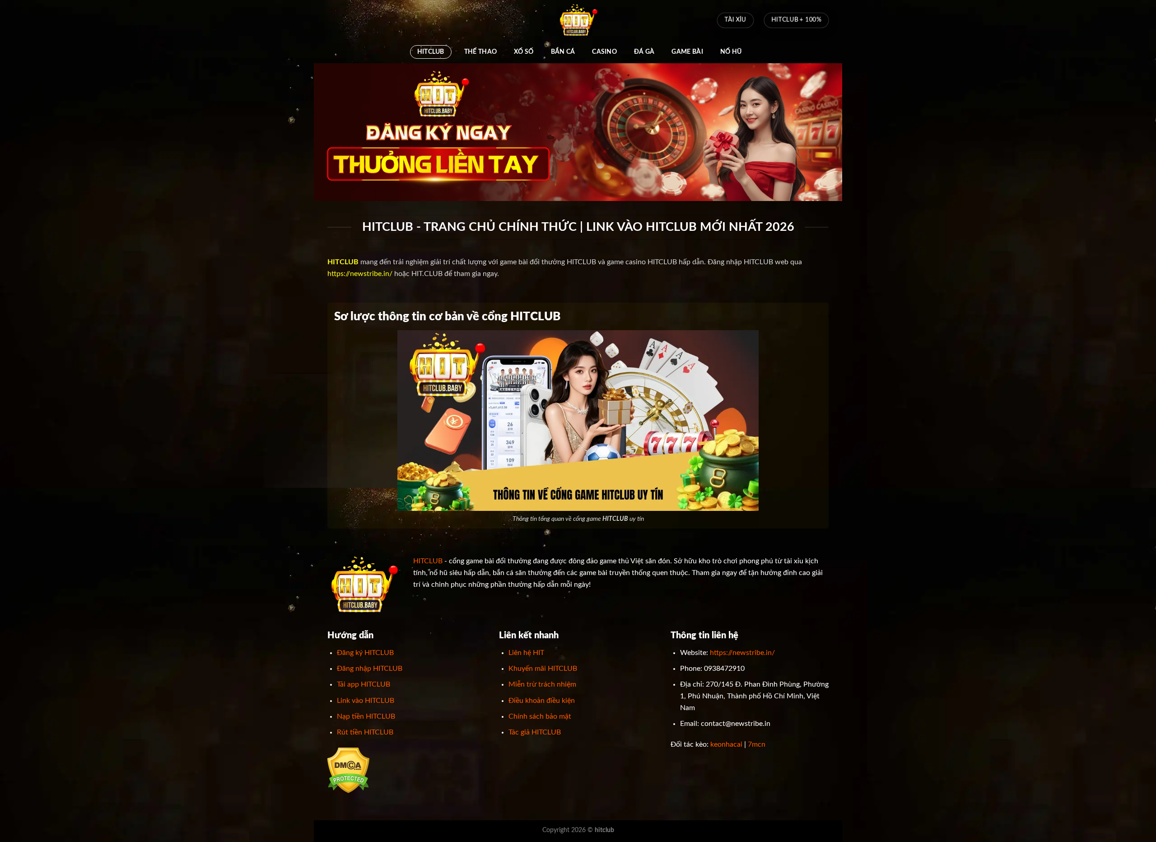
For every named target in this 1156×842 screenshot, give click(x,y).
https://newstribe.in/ (359, 273)
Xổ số (523, 51)
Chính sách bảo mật (539, 716)
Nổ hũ (730, 51)
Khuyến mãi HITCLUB (542, 668)
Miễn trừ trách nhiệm (542, 684)
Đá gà (644, 51)
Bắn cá (563, 51)
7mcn (756, 744)
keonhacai (726, 744)
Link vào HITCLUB (365, 700)
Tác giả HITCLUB (534, 732)
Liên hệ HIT (526, 652)
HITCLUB (430, 51)
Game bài (687, 51)
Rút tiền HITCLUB (365, 732)
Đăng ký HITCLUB (365, 652)
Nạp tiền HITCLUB (366, 716)
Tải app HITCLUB (363, 684)
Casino (604, 51)
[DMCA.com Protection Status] (348, 770)
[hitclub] (578, 20)
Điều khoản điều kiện (541, 700)
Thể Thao (480, 51)
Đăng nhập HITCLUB (369, 668)
